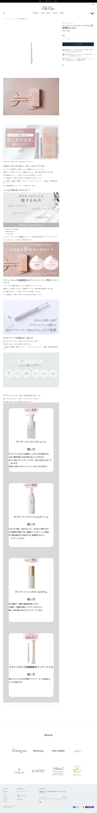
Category (5, 791)
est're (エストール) (67, 23)
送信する (65, 797)
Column (5, 796)
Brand (4, 794)
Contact (5, 801)
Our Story (5, 798)
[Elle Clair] (48, 8)
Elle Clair (14, 806)
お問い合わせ (20, 799)
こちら (73, 51)
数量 (63, 35)
